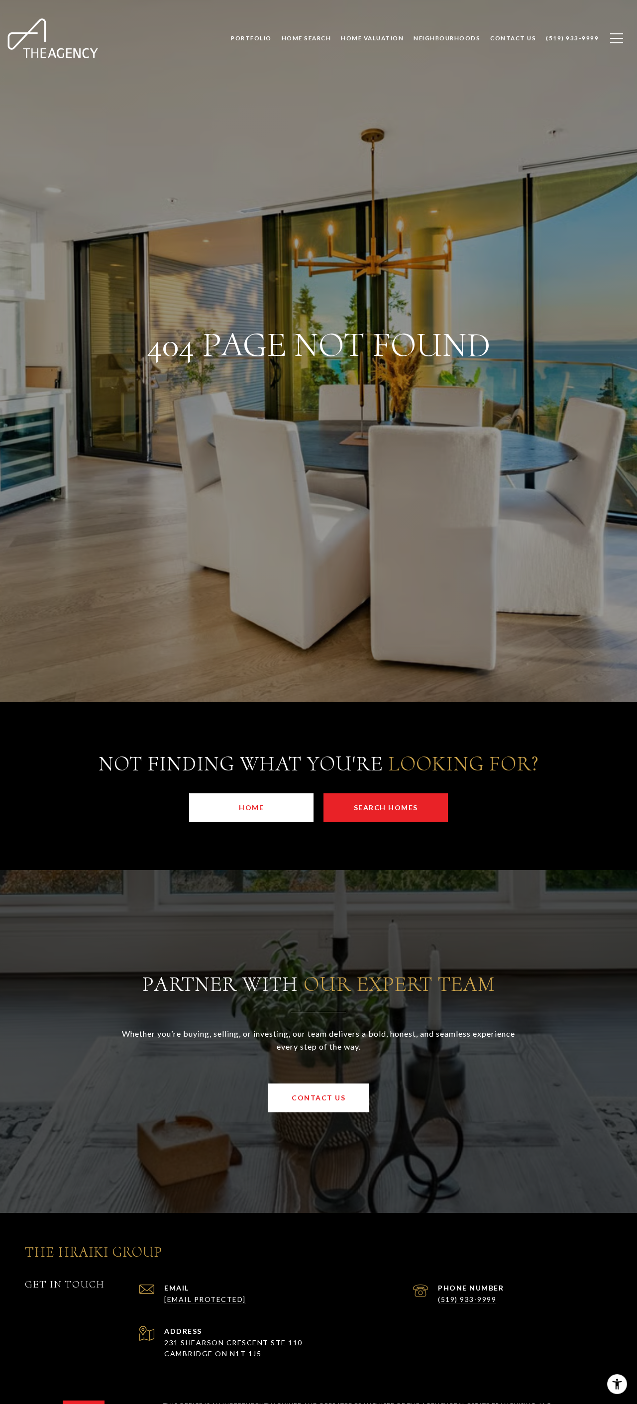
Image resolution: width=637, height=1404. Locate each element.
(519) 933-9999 (467, 1299)
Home (251, 807)
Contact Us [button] (318, 1097)
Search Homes (386, 807)
